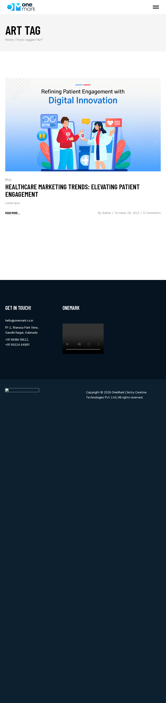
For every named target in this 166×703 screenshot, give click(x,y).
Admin (106, 213)
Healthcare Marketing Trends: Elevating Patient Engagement (72, 190)
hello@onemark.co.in (19, 320)
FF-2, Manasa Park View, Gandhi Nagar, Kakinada (22, 330)
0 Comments (152, 213)
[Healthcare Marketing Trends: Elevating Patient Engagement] (83, 124)
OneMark (118, 392)
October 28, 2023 (127, 213)
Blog (8, 179)
